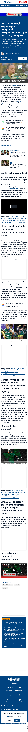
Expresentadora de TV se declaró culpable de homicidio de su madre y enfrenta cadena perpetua (13, 624)
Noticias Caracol (4, 19)
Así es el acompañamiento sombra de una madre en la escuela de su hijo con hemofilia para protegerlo (18, 165)
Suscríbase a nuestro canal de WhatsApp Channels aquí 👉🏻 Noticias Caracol (14, 122)
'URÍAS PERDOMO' (20, 5)
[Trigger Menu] (2, 2)
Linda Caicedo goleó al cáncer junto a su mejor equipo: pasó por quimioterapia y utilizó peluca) (12, 508)
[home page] (14, 679)
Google (4, 588)
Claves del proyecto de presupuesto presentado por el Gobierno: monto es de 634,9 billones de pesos (14, 629)
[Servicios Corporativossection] (25, 709)
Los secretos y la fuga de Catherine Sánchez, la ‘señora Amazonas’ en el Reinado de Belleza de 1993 (18, 154)
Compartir (22, 58)
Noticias (11, 716)
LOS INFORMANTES (14, 19)
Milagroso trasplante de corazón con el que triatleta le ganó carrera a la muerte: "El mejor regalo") (13, 385)
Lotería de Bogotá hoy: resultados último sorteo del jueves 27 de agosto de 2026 (15, 645)
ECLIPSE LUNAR (11, 5)
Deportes (19, 716)
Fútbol (17, 584)
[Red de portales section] (25, 705)
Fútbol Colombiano (7, 584)
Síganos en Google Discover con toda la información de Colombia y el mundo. (15, 129)
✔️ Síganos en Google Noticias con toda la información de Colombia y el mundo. (14, 305)
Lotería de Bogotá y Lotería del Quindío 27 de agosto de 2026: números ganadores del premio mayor (14, 640)
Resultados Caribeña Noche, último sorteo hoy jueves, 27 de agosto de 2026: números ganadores (13, 634)
